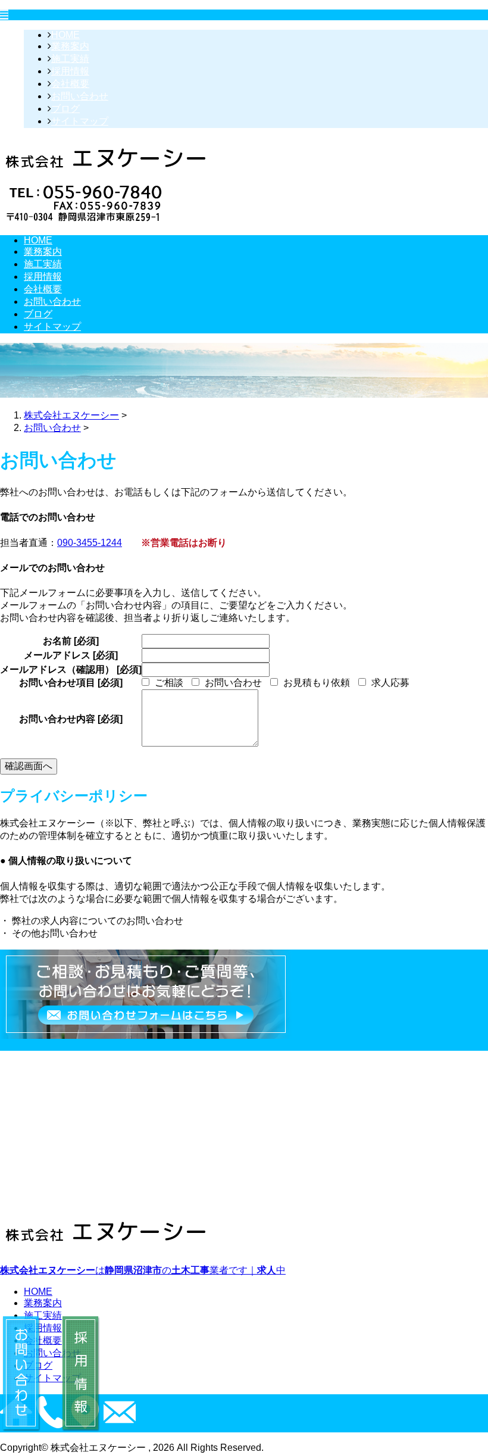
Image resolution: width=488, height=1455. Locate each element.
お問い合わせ (79, 96)
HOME (65, 35)
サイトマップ (79, 121)
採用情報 (70, 71)
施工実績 (70, 59)
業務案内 (70, 46)
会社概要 (70, 84)
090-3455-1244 (89, 543)
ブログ (65, 109)
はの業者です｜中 (143, 1270)
